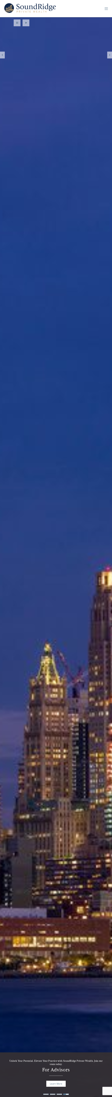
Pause (17, 22)
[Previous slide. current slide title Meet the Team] (2, 55)
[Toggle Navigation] (106, 8)
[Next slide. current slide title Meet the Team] (109, 55)
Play (26, 22)
